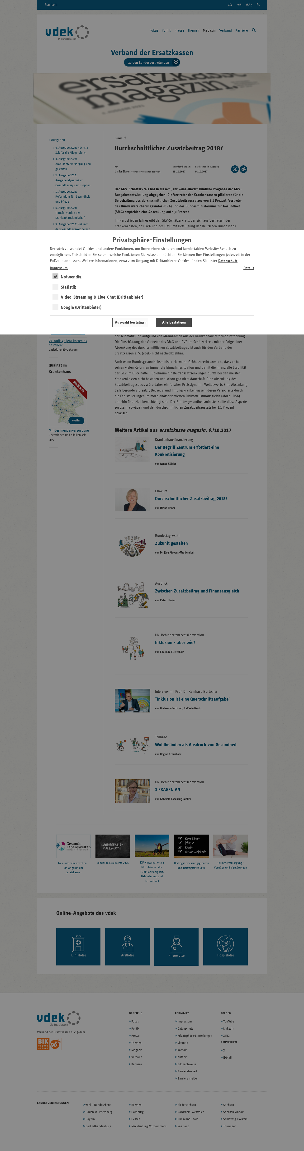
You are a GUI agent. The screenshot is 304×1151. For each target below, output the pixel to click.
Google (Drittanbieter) (81, 307)
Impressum (59, 268)
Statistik (68, 287)
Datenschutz (228, 261)
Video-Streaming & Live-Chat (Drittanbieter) (102, 297)
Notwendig (71, 277)
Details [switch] (248, 268)
